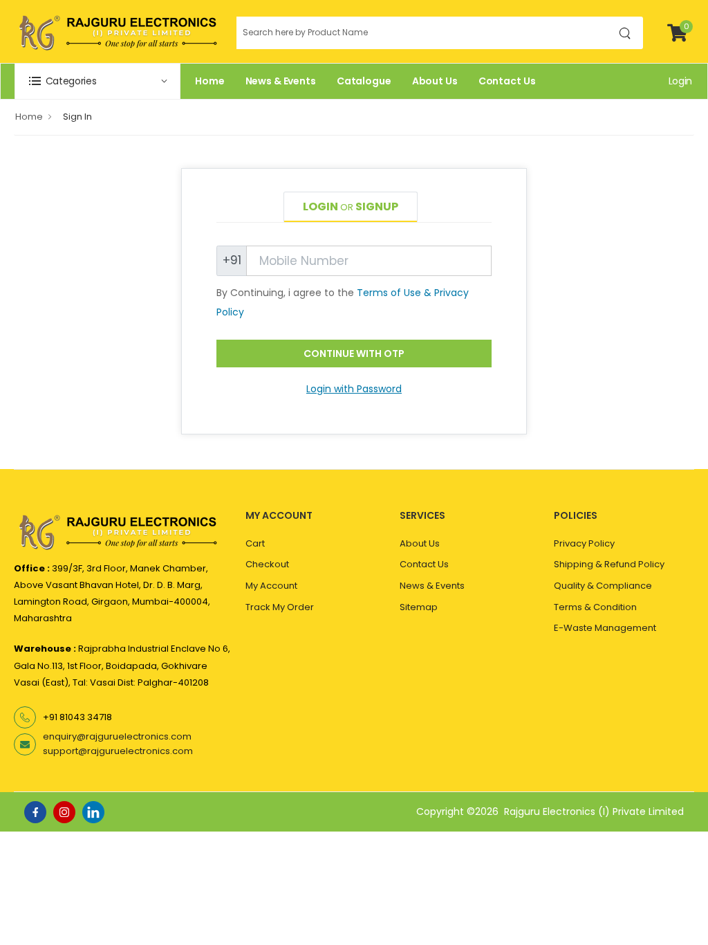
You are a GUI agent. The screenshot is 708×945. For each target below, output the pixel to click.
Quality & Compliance (603, 585)
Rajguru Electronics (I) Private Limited (594, 811)
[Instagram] (64, 812)
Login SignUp (350, 206)
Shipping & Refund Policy (609, 564)
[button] (97, 81)
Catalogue (364, 81)
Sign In (77, 116)
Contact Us (507, 81)
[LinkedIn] (93, 812)
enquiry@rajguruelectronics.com (117, 736)
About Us (435, 81)
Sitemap (419, 607)
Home (210, 81)
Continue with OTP (354, 353)
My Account (271, 585)
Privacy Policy (584, 543)
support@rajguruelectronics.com (118, 751)
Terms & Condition (595, 607)
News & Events (280, 81)
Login (680, 81)
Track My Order (279, 607)
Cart (255, 543)
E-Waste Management (605, 627)
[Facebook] (35, 812)
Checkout (267, 564)
